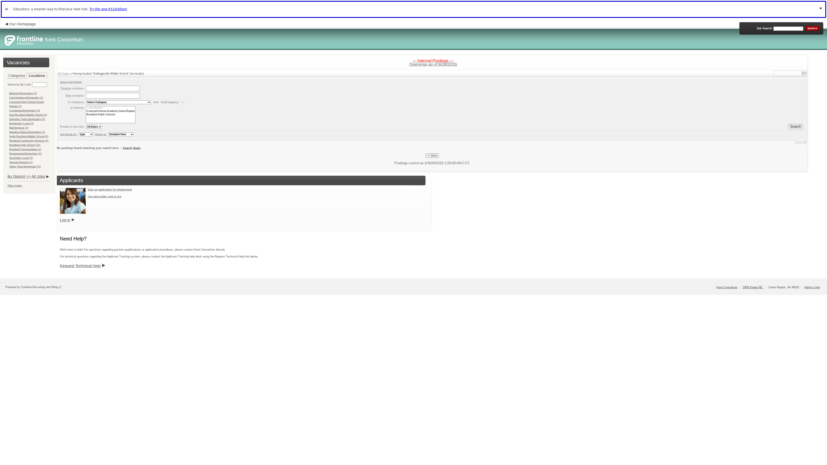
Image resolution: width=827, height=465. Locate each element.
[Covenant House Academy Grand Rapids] (110, 111)
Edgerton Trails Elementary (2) (27, 119)
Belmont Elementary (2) (23, 93)
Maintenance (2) (18, 127)
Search (795, 126)
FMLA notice (15, 185)
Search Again (132, 148)
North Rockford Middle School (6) (28, 136)
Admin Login (812, 287)
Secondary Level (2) (21, 158)
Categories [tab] (16, 76)
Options (799, 142)
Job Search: (765, 28)
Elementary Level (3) (21, 123)
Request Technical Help (80, 266)
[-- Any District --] (110, 108)
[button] (821, 9)
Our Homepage (22, 24)
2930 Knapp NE (753, 287)
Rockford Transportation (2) (25, 149)
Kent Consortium (727, 287)
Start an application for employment (110, 189)
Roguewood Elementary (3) (25, 153)
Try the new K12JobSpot (108, 9)
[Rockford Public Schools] (110, 114)
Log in (65, 220)
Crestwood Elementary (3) (24, 110)
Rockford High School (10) (24, 145)
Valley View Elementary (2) (25, 166)
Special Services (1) (21, 162)
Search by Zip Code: (19, 84)
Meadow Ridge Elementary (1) (27, 132)
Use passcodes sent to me (104, 196)
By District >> (19, 176)
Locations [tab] (37, 76)
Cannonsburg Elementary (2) (26, 97)
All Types (63, 73)
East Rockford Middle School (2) (28, 114)
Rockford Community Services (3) (28, 140)
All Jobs (38, 176)
